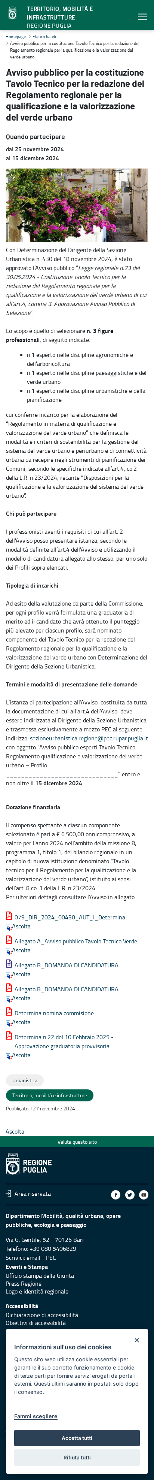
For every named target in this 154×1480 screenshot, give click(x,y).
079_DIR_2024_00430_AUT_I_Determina (70, 917)
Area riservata (33, 1193)
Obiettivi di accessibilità (36, 1323)
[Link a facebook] (115, 1195)
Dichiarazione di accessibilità (42, 1315)
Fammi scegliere (36, 1416)
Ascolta (21, 926)
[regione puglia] (13, 13)
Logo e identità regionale (37, 1291)
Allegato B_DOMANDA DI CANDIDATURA (66, 965)
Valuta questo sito (77, 1141)
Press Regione (23, 1283)
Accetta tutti (77, 1438)
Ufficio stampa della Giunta (40, 1275)
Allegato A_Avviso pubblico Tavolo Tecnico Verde (76, 941)
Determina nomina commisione (54, 1013)
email (33, 1257)
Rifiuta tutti (77, 1458)
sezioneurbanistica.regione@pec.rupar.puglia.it (89, 738)
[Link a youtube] (143, 1195)
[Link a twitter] (130, 1195)
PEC (51, 1257)
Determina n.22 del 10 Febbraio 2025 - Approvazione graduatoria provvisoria (64, 1041)
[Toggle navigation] (142, 16)
